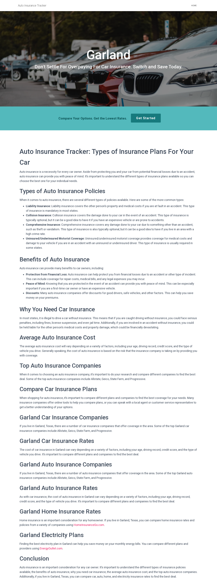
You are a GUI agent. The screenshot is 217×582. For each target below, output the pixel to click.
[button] (146, 118)
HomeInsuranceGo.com (89, 525)
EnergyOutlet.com (51, 548)
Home (194, 5)
